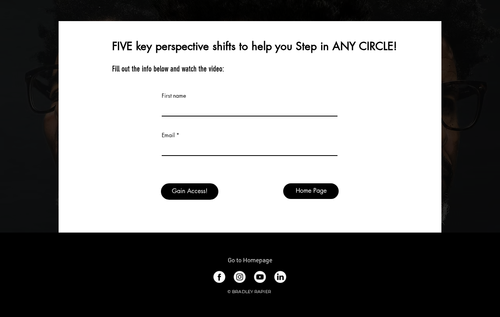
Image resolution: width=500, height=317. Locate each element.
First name (174, 96)
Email (168, 135)
